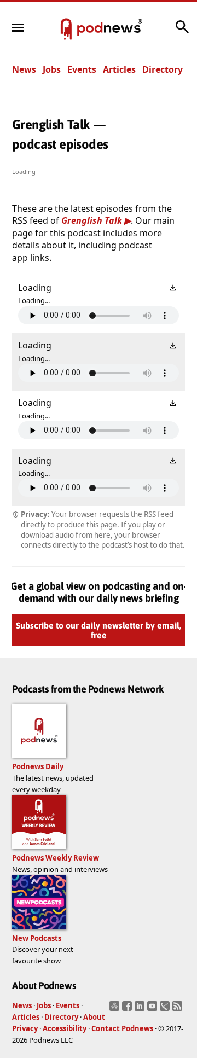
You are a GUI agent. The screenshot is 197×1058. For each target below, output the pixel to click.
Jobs (52, 69)
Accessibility (64, 1028)
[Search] (182, 32)
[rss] (178, 1009)
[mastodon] (115, 1009)
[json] (166, 1009)
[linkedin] (141, 1009)
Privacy (25, 1028)
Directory (162, 69)
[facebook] (128, 1009)
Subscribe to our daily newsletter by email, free (98, 630)
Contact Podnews (122, 1028)
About (94, 1017)
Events (81, 69)
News (24, 69)
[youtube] (153, 1009)
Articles (119, 69)
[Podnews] (66, 29)
